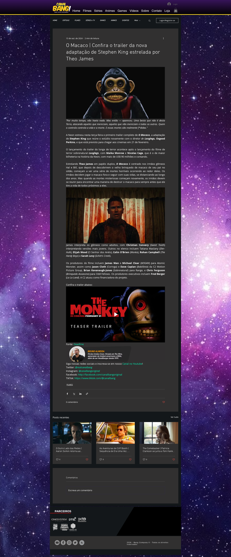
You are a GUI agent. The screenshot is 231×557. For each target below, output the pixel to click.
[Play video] (115, 314)
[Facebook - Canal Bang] (63, 542)
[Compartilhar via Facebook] (67, 393)
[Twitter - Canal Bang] (75, 542)
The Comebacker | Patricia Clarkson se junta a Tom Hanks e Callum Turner (158, 450)
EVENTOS (125, 20)
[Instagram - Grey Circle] (69, 542)
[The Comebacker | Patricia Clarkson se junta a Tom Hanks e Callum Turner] (159, 433)
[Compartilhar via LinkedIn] (80, 393)
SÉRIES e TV (90, 20)
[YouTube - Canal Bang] (57, 542)
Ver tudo (174, 417)
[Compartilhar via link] (87, 393)
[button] (176, 10)
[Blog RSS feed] (81, 542)
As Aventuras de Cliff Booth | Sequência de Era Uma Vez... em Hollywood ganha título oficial (114, 450)
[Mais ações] (163, 38)
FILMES (77, 20)
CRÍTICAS (65, 20)
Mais (136, 20)
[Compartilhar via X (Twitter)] (74, 393)
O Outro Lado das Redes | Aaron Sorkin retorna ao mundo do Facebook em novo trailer (71, 450)
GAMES (102, 20)
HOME (55, 20)
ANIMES (114, 20)
